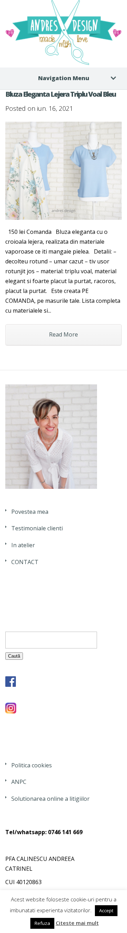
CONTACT (24, 562)
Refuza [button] (42, 923)
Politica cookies (31, 765)
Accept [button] (106, 910)
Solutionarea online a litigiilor (50, 799)
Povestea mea (29, 512)
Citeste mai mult (77, 922)
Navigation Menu (63, 78)
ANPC (18, 782)
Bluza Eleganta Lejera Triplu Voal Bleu (60, 94)
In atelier (23, 545)
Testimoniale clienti (37, 528)
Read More (63, 334)
